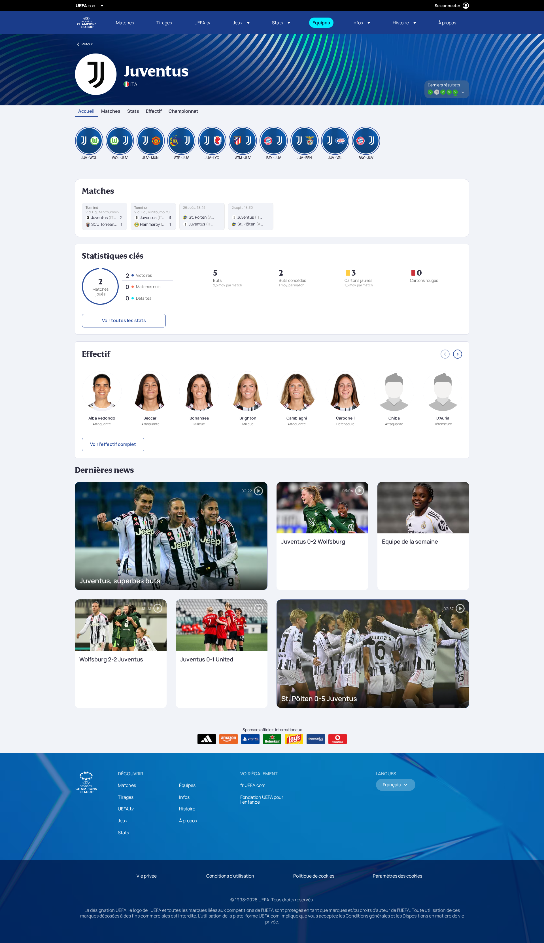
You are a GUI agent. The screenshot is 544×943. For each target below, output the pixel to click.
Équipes (187, 785)
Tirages (125, 797)
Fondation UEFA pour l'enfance (261, 799)
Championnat (183, 111)
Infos (184, 797)
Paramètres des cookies (397, 876)
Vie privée (147, 876)
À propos (188, 821)
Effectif (154, 111)
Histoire (187, 809)
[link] (125, 22)
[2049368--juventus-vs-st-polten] (250, 216)
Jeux (123, 821)
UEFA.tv (126, 809)
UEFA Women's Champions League (87, 22)
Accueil (86, 111)
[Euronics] (316, 739)
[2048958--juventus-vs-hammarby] (153, 216)
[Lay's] (294, 739)
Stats (133, 111)
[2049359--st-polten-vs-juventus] (202, 216)
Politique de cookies (313, 876)
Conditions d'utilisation (230, 876)
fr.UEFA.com (252, 785)
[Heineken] (272, 739)
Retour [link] (87, 44)
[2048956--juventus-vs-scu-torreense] (104, 216)
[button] (241, 22)
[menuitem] (129, 22)
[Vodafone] (337, 739)
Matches (110, 111)
